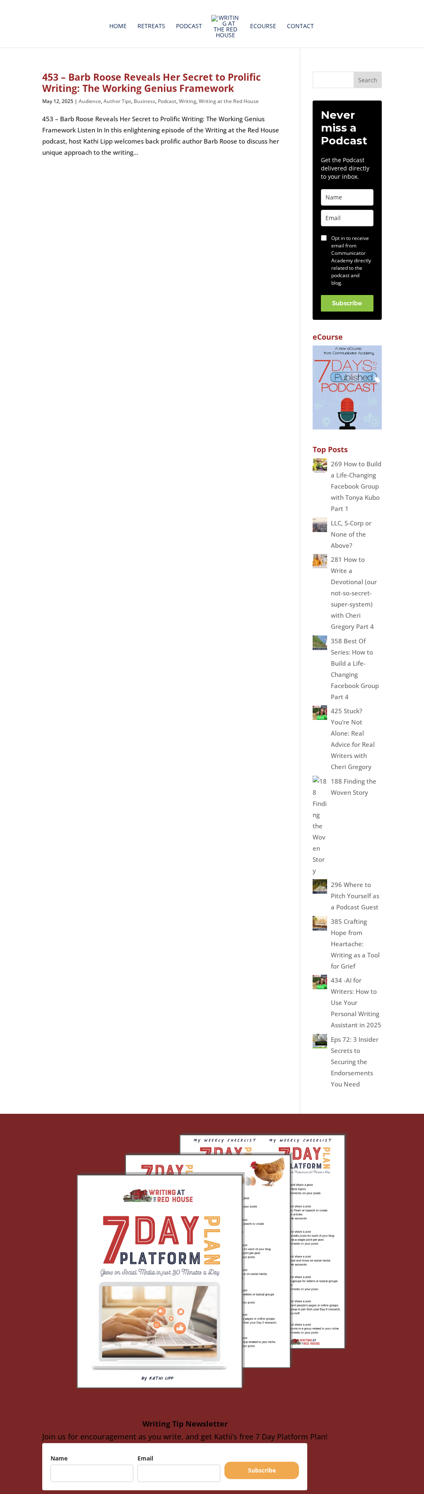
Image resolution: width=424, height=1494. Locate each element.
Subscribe (347, 303)
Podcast (189, 26)
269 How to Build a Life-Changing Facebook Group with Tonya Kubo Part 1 (356, 486)
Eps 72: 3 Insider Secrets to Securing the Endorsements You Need (354, 1061)
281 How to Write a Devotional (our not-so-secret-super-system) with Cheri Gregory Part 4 (354, 593)
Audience (90, 101)
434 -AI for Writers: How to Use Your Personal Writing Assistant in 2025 (356, 1002)
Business (144, 101)
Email (145, 1458)
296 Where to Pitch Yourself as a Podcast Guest (355, 895)
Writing (187, 101)
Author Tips (117, 101)
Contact (300, 26)
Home (118, 26)
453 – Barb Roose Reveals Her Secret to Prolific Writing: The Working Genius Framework (151, 83)
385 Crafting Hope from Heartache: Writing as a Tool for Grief (355, 943)
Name (59, 1458)
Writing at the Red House (229, 101)
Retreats (151, 26)
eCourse (263, 26)
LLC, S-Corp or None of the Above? (351, 534)
